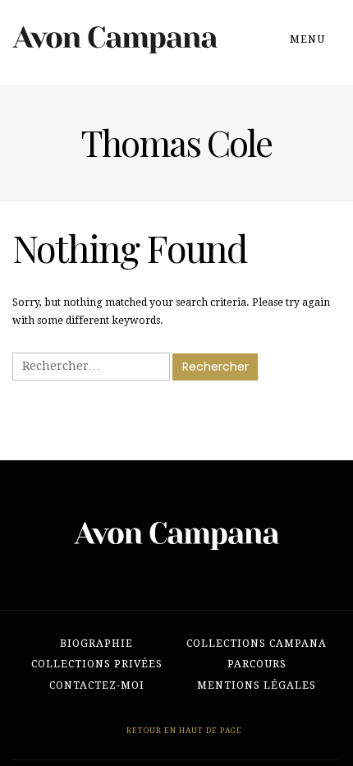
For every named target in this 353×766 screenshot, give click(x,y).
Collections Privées (97, 664)
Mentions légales (256, 685)
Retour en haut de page (183, 730)
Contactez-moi (96, 685)
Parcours (257, 664)
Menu (309, 39)
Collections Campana (256, 643)
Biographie (96, 643)
